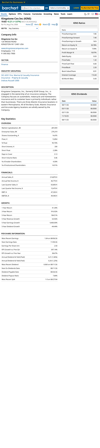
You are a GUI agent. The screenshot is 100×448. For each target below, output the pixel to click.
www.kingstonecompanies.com (14, 48)
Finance (4, 64)
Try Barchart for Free (89, 8)
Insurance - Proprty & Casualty (14, 78)
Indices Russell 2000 (10, 80)
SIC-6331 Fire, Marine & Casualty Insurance (20, 75)
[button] (97, 14)
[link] (55, 24)
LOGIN (76, 8)
